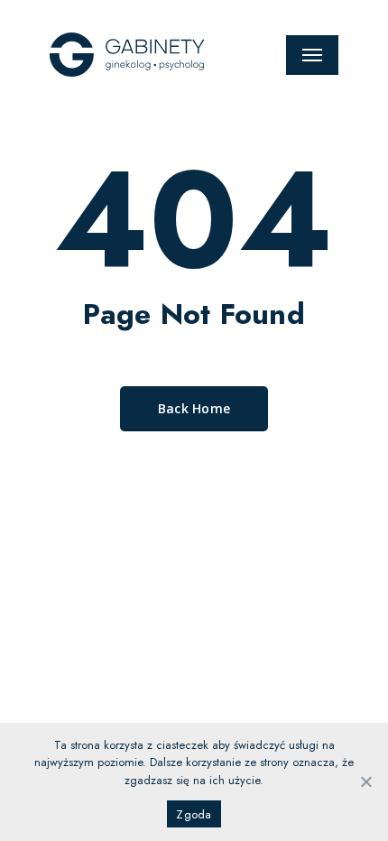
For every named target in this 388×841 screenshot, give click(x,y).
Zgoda (193, 814)
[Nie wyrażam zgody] (365, 781)
